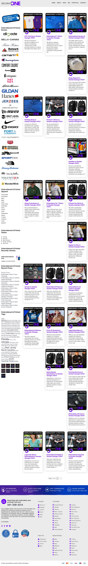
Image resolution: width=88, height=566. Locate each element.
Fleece (3, 215)
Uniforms (3, 219)
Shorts (3, 209)
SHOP (64, 2)
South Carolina (7, 242)
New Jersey (6, 240)
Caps (2, 202)
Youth (2, 221)
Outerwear (4, 206)
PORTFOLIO (75, 2)
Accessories (4, 194)
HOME (53, 2)
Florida (5, 237)
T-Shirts (3, 217)
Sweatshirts (4, 213)
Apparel (3, 223)
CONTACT (83, 2)
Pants (2, 207)
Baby (2, 198)
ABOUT (59, 2)
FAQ (69, 2)
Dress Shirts (4, 204)
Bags (2, 200)
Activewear (4, 196)
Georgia (5, 238)
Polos (2, 211)
